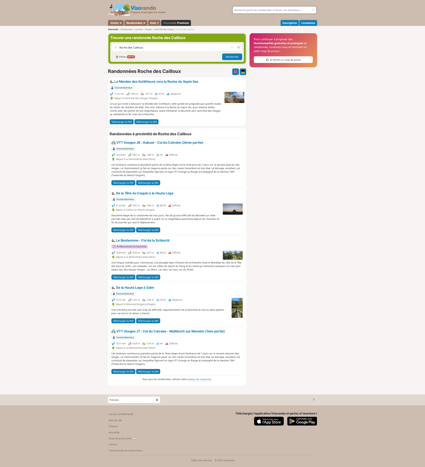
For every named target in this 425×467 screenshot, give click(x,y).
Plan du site (115, 420)
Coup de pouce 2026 (120, 438)
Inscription (290, 23)
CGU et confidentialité (121, 414)
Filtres (126, 56)
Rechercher (232, 56)
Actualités (114, 432)
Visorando (113, 29)
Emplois (113, 426)
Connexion (308, 23)
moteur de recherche (199, 379)
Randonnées (134, 23)
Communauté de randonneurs (126, 450)
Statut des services (201, 460)
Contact (113, 444)
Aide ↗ (154, 23)
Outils (114, 23)
